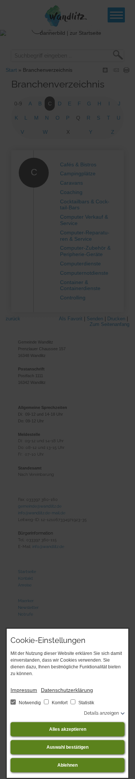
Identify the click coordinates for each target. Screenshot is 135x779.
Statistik (85, 702)
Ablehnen (67, 765)
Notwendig (30, 702)
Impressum (23, 690)
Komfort (60, 702)
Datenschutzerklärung (67, 690)
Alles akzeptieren (67, 729)
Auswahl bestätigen (67, 747)
